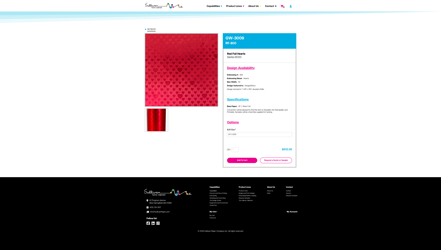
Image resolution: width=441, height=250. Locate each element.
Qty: (229, 150)
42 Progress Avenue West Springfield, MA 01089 (160, 202)
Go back (151, 29)
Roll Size (231, 130)
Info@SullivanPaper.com (160, 212)
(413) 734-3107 (155, 207)
